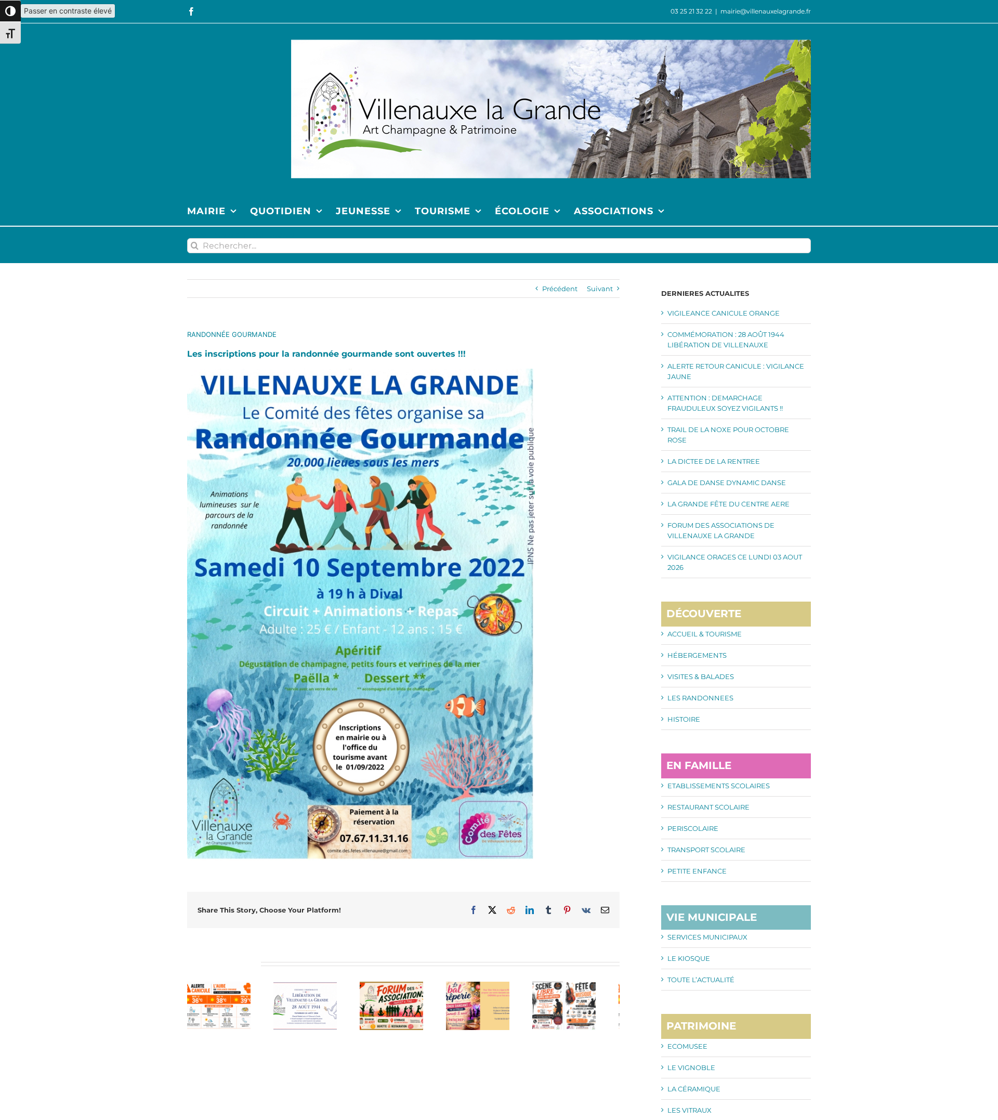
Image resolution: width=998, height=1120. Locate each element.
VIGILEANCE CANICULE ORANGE (723, 313)
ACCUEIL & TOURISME (704, 634)
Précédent (559, 288)
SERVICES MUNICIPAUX (707, 937)
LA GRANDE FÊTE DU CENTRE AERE (728, 504)
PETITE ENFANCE (697, 871)
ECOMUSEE (687, 1046)
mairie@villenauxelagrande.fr (765, 11)
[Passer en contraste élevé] (10, 11)
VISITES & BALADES (700, 676)
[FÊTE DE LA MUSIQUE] (585, 986)
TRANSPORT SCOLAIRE (706, 849)
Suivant (600, 288)
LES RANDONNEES (700, 698)
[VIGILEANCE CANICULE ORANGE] (221, 986)
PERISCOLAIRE (692, 828)
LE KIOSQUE (688, 958)
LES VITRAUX (689, 1110)
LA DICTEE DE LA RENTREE (713, 461)
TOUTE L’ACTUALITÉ (700, 979)
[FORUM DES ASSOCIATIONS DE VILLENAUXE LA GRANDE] (403, 986)
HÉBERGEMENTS (697, 655)
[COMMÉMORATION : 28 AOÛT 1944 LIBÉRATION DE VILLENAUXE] (312, 986)
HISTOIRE (683, 719)
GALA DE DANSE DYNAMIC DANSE (726, 482)
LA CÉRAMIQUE (693, 1089)
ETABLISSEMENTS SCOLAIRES (718, 786)
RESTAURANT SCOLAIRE (708, 807)
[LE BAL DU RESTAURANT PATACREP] (495, 986)
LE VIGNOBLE (691, 1067)
